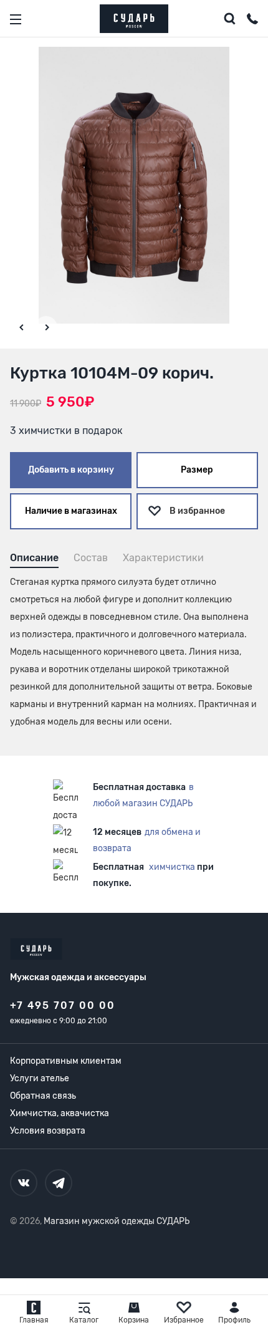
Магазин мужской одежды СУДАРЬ (116, 1221)
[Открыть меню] (15, 19)
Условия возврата (47, 1130)
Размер (197, 470)
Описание (34, 558)
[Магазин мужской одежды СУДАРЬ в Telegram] (58, 1183)
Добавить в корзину (71, 470)
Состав (91, 558)
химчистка (172, 867)
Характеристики (163, 558)
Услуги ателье (39, 1078)
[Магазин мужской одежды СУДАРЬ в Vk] (23, 1183)
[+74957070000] (252, 20)
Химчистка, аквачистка (59, 1113)
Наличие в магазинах (71, 511)
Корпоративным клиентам (66, 1061)
